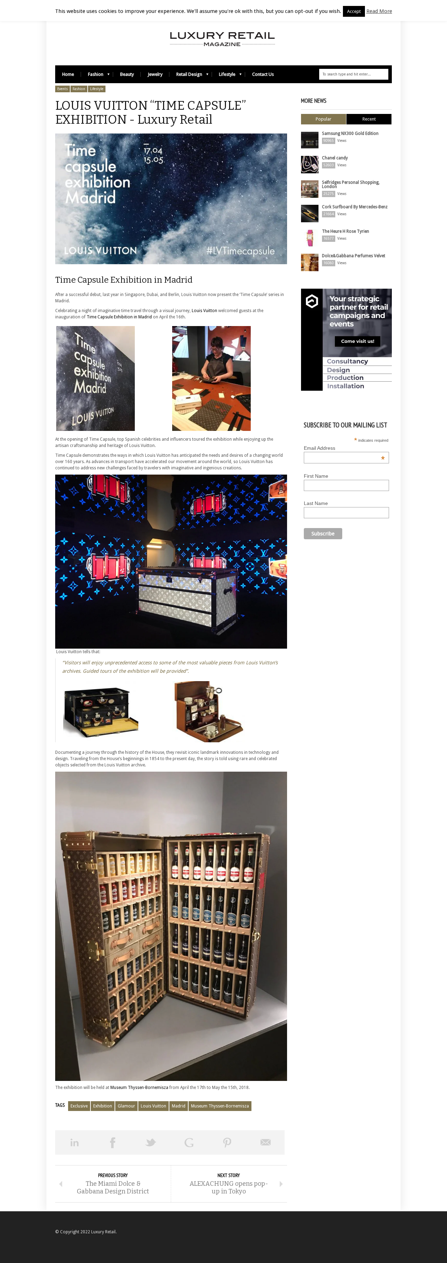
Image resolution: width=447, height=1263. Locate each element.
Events (62, 89)
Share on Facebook (113, 1142)
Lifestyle (223, 76)
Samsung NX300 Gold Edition (350, 133)
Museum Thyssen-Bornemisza (139, 1087)
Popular (323, 119)
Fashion (92, 76)
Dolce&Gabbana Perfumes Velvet (353, 255)
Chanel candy (335, 158)
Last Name (316, 503)
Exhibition (102, 1106)
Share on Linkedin (74, 1142)
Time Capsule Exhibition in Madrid (119, 317)
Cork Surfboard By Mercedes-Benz (355, 206)
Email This (266, 1142)
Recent (369, 119)
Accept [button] (354, 11)
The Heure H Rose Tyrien (345, 231)
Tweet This (151, 1142)
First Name (316, 476)
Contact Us (263, 74)
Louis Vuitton (204, 310)
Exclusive (79, 1106)
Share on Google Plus (189, 1142)
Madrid (178, 1106)
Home (68, 74)
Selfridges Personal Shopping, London (351, 184)
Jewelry (155, 74)
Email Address (344, 448)
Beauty (127, 74)
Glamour (126, 1106)
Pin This (227, 1142)
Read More (379, 11)
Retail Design (185, 76)
